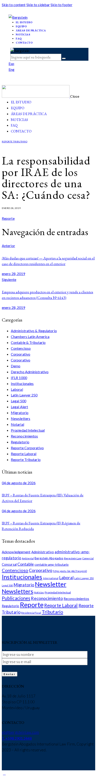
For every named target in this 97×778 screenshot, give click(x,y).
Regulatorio (20, 442)
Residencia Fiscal (31, 612)
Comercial (88, 558)
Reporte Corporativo (27, 448)
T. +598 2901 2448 (17, 738)
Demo (15, 366)
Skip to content (14, 4)
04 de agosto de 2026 (19, 483)
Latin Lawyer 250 (24, 395)
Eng (11, 69)
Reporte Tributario (14, 141)
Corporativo (20, 354)
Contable (25, 564)
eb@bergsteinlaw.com (20, 732)
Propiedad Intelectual (28, 430)
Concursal (9, 564)
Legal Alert (19, 407)
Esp (11, 63)
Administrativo (42, 552)
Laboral (17, 389)
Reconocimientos (24, 436)
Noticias (39, 592)
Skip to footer (61, 4)
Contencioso (21, 348)
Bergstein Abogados (49, 558)
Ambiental (28, 558)
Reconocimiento (47, 598)
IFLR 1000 (19, 377)
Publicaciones (16, 598)
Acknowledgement (16, 552)
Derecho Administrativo (29, 372)
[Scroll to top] (4, 773)
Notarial (17, 424)
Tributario (52, 612)
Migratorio (19, 412)
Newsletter (50, 584)
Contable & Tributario (28, 342)
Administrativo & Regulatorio (34, 331)
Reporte (8, 218)
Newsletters (20, 418)
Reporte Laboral (24, 454)
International (50, 578)
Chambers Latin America (30, 336)
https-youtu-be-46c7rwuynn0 (70, 571)
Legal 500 (18, 401)
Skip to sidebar (38, 4)
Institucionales (22, 383)
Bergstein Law (72, 558)
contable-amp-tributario (52, 564)
